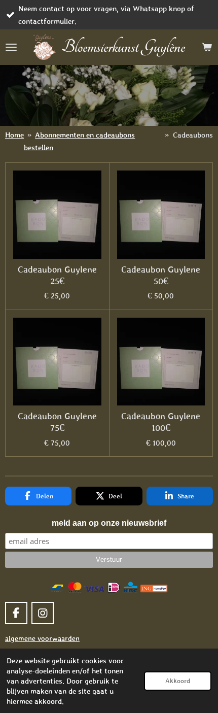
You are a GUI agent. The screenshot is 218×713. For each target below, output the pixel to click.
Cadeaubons (193, 134)
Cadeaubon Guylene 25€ (57, 275)
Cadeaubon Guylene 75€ (57, 422)
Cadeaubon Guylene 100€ (160, 422)
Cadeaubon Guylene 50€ (160, 275)
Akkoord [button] (177, 681)
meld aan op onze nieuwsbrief (109, 523)
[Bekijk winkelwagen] (207, 47)
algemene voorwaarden (42, 638)
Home (14, 134)
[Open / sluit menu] (11, 47)
